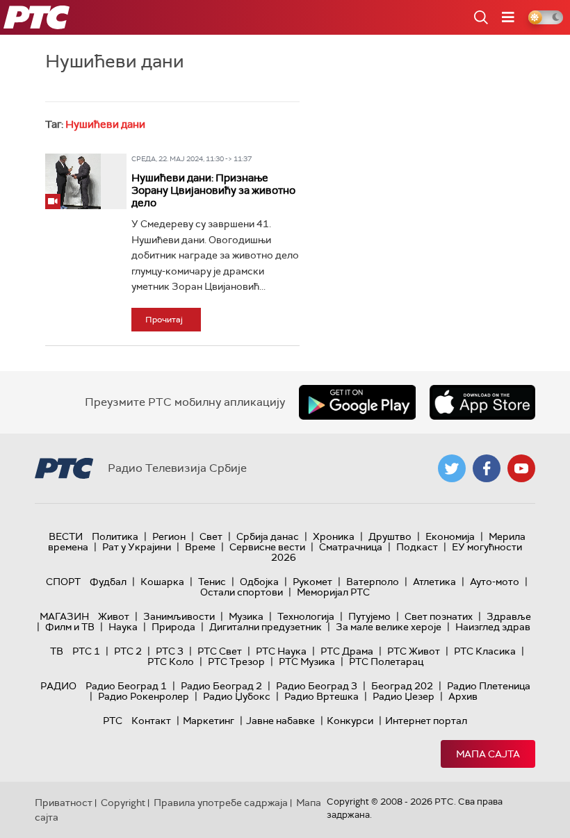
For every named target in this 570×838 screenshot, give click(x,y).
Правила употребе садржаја (221, 802)
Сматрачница (350, 547)
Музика (246, 616)
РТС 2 (128, 651)
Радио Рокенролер (143, 696)
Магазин (64, 616)
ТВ (56, 651)
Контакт (151, 720)
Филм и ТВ (70, 627)
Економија (450, 536)
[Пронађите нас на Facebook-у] (486, 468)
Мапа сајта (488, 754)
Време (200, 547)
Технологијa (305, 616)
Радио (58, 686)
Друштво (390, 536)
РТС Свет (219, 651)
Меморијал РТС (333, 592)
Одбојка (259, 581)
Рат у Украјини (136, 547)
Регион (169, 536)
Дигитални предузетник (265, 627)
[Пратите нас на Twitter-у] (452, 468)
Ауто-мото (494, 581)
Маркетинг (208, 720)
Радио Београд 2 (221, 686)
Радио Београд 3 (316, 686)
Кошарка (162, 581)
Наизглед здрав (492, 627)
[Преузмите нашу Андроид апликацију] (357, 402)
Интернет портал (426, 720)
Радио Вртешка (321, 696)
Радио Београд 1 (126, 686)
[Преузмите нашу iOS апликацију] (482, 402)
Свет (211, 536)
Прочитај (164, 319)
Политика (115, 536)
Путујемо (369, 616)
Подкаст (417, 547)
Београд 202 (402, 686)
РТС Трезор (236, 661)
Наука (123, 627)
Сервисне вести (267, 547)
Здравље (509, 616)
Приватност (63, 802)
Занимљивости (179, 616)
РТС (112, 720)
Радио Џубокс (236, 696)
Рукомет (312, 581)
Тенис (212, 581)
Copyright (123, 802)
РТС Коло (170, 661)
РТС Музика (307, 661)
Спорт (63, 581)
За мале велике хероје (388, 627)
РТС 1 (86, 651)
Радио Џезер (403, 696)
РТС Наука (281, 651)
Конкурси (350, 720)
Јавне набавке (280, 720)
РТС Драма (346, 651)
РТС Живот (413, 651)
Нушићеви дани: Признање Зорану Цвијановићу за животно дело (213, 190)
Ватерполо (372, 581)
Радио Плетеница (488, 686)
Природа (173, 627)
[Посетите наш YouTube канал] (521, 468)
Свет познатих (439, 616)
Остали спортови (241, 592)
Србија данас (267, 536)
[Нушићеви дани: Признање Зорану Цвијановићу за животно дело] (73, 181)
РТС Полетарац (386, 661)
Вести (66, 536)
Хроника (334, 536)
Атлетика (434, 581)
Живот (113, 616)
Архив (463, 696)
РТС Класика (485, 651)
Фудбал (108, 581)
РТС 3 (170, 651)
